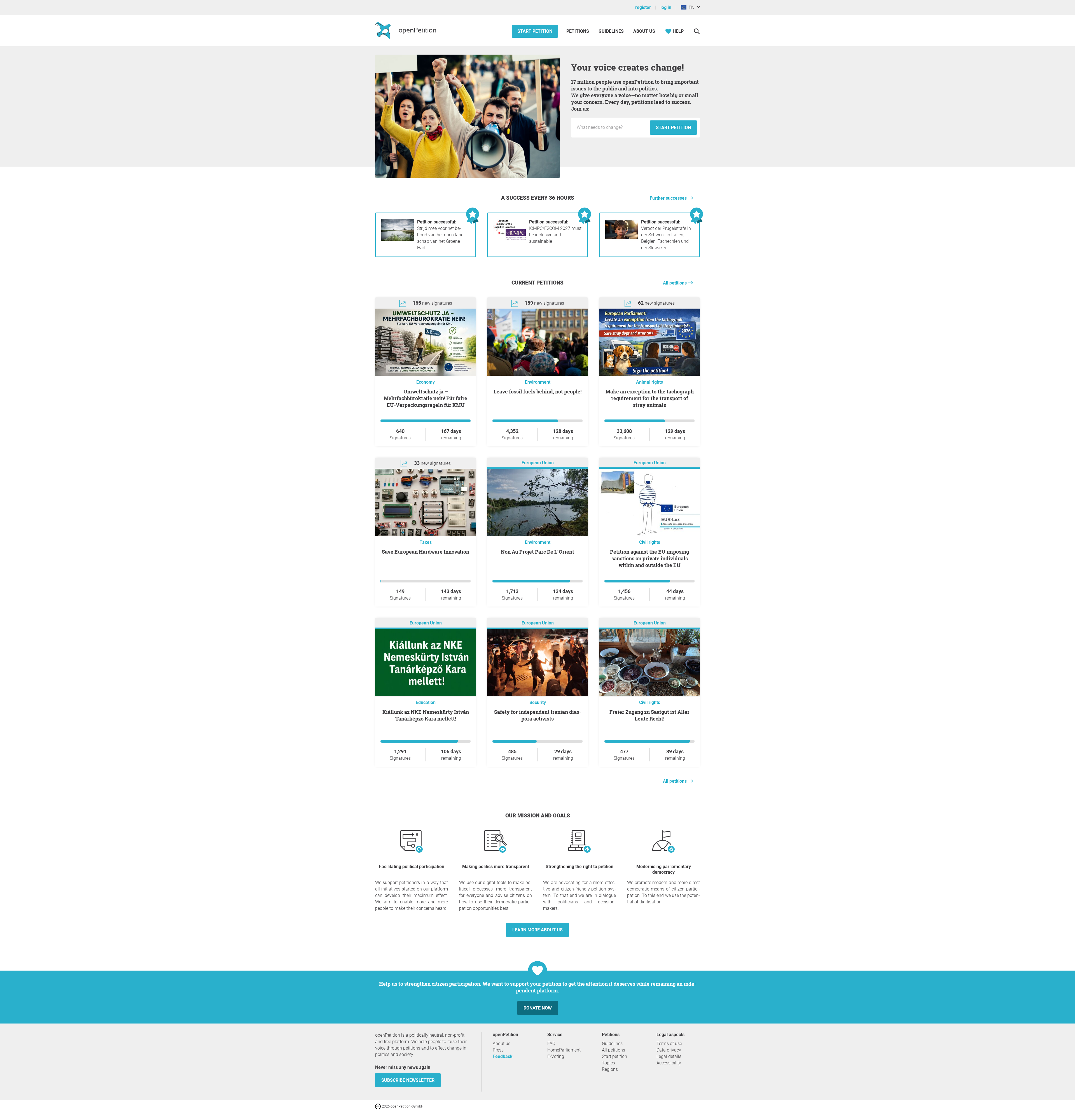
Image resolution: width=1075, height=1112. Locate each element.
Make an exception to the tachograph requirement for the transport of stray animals (650, 398)
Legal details (668, 1056)
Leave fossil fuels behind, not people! (537, 391)
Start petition (534, 31)
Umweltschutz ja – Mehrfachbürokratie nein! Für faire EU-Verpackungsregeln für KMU (425, 398)
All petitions (675, 283)
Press (498, 1050)
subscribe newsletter (407, 1080)
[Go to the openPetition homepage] (406, 30)
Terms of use (669, 1043)
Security (537, 702)
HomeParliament (564, 1050)
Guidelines (611, 31)
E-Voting (555, 1056)
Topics (608, 1063)
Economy (425, 382)
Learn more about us (537, 930)
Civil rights (649, 542)
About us (644, 31)
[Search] (696, 31)
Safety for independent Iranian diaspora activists (537, 715)
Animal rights (649, 382)
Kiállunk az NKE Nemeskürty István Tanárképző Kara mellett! (425, 715)
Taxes (426, 542)
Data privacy (668, 1050)
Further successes (669, 198)
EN (690, 7)
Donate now (538, 1008)
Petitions (578, 31)
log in (665, 7)
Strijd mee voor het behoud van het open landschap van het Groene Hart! (441, 234)
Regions (610, 1069)
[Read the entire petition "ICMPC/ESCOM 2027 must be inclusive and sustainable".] (509, 239)
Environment (537, 382)
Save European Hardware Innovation (425, 551)
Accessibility (668, 1063)
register (643, 7)
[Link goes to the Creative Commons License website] (378, 1106)
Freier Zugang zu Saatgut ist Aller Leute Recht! (649, 715)
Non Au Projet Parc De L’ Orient (537, 551)
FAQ (551, 1043)
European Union (538, 462)
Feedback (503, 1056)
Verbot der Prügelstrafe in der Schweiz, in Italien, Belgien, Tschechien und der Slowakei (666, 234)
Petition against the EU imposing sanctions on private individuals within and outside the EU (649, 558)
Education (426, 702)
